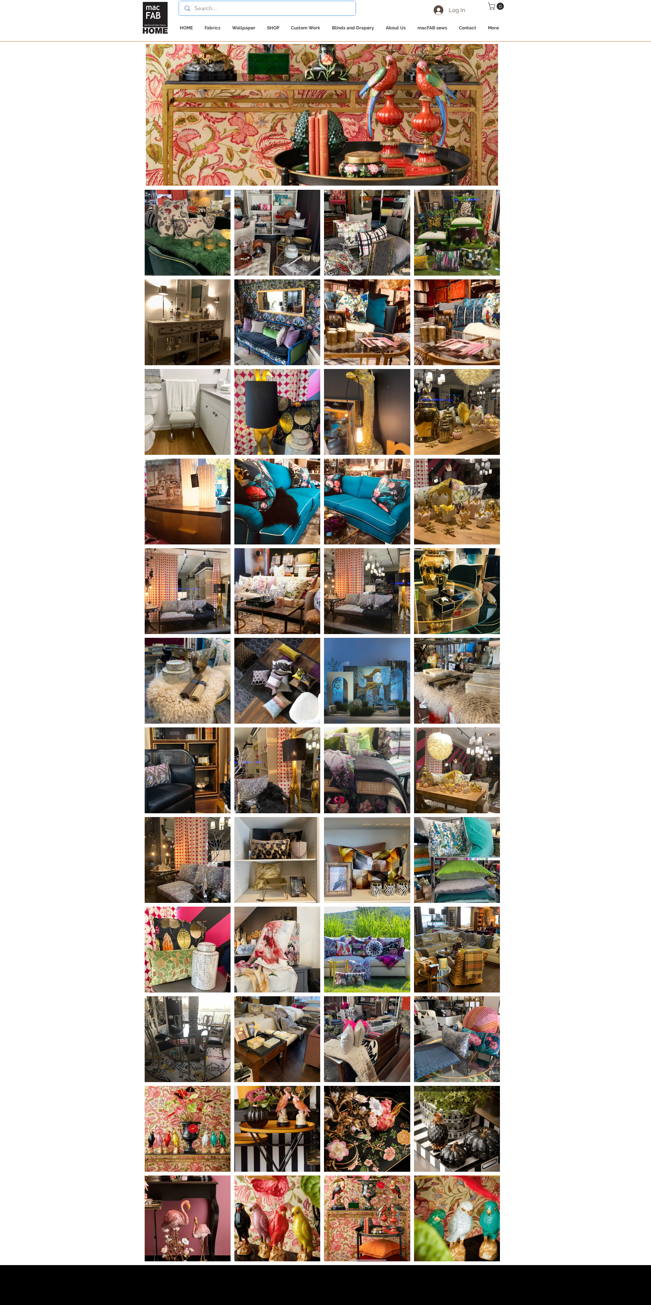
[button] (497, 6)
